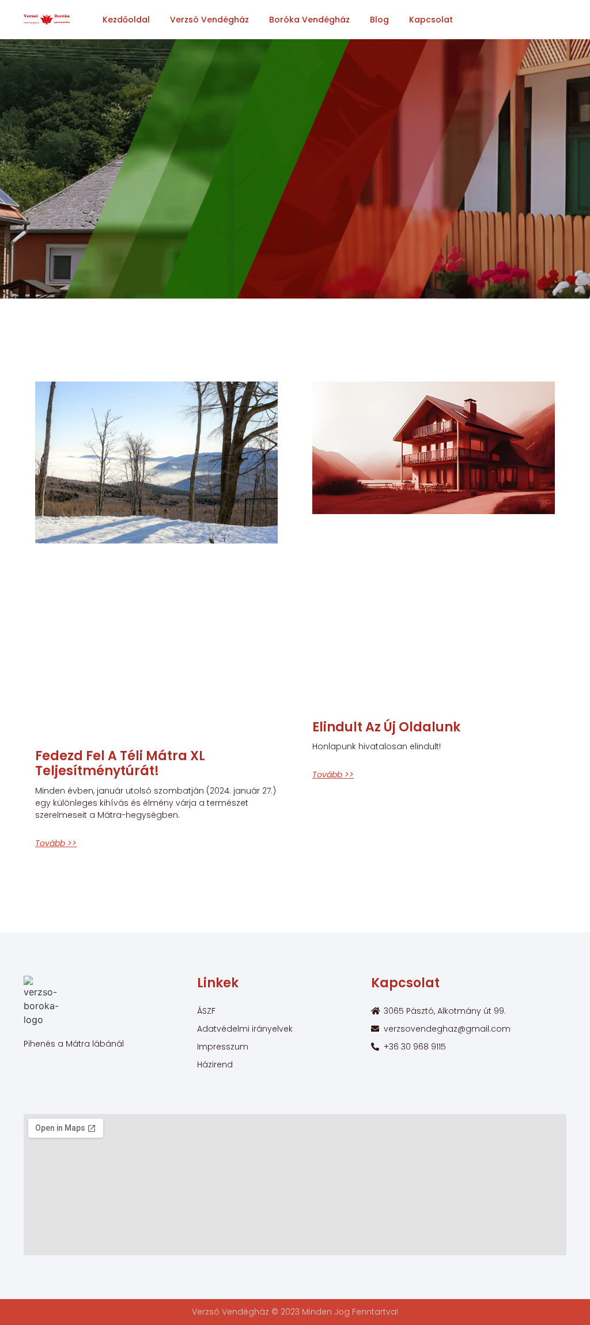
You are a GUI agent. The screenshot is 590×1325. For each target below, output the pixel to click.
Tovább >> (56, 843)
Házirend (215, 1064)
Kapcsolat (431, 19)
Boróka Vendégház (309, 19)
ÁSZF (206, 1011)
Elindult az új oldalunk (386, 727)
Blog (379, 19)
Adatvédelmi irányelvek (245, 1029)
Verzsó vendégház (209, 19)
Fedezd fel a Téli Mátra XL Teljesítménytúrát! (120, 763)
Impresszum (222, 1046)
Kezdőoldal (126, 19)
